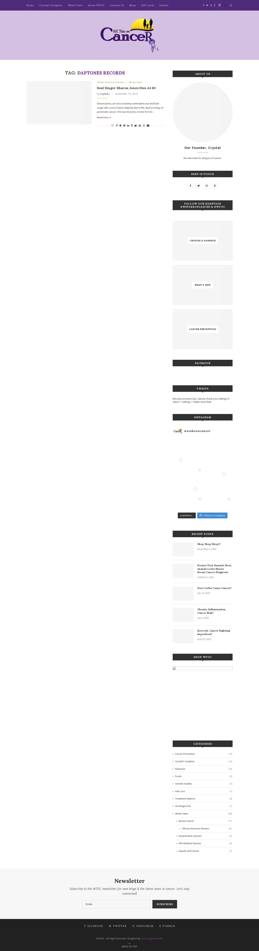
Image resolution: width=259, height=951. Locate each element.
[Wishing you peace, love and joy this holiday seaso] (210, 445)
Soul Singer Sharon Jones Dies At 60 (126, 88)
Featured (203, 768)
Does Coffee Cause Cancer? (214, 588)
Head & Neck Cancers (205, 835)
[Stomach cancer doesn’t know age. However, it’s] (180, 503)
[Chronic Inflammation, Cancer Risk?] (183, 615)
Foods (203, 776)
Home (30, 5)
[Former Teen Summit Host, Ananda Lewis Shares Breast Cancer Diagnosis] (183, 571)
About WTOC (96, 5)
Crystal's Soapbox (203, 761)
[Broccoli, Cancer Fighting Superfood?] (183, 636)
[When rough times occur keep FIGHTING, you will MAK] (180, 460)
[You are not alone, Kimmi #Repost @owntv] (195, 489)
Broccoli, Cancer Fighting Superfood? (213, 632)
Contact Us (117, 5)
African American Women (110, 82)
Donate (163, 5)
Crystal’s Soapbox (50, 5)
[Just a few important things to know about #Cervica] (210, 489)
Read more (103, 117)
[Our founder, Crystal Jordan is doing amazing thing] (195, 474)
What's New (135, 82)
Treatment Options (203, 798)
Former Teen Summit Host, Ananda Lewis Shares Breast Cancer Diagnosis (214, 569)
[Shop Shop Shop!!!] (183, 549)
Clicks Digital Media (152, 938)
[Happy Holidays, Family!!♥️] (224, 489)
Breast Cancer (205, 821)
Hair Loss (203, 791)
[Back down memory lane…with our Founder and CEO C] (195, 503)
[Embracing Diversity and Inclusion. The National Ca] (180, 474)
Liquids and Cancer (205, 850)
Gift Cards (147, 5)
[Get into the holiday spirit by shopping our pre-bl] (224, 503)
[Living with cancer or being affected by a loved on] (210, 474)
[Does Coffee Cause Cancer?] (183, 593)
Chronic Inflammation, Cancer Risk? (211, 611)
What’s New (75, 5)
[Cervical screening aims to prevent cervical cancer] (195, 445)
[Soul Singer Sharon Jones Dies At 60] (59, 102)
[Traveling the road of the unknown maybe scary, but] (224, 445)
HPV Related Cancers (205, 843)
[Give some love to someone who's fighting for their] (180, 489)
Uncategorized (203, 806)
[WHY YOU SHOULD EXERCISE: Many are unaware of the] (180, 445)
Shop (132, 5)
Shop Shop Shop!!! (208, 544)
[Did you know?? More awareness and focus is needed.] (195, 460)
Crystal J (104, 93)
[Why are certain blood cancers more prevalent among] (224, 474)
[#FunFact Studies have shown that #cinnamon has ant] (210, 460)
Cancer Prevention (203, 753)
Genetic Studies (203, 783)
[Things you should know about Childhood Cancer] (224, 460)
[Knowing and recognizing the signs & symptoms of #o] (210, 503)
